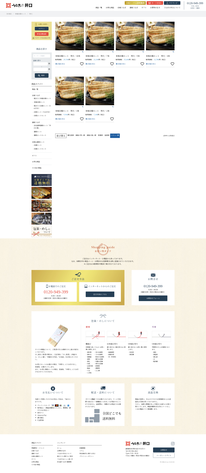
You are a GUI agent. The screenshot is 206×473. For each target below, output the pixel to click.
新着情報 (82, 448)
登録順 (107, 135)
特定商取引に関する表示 (87, 453)
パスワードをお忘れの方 (42, 38)
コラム (82, 451)
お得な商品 (110, 7)
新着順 (100, 135)
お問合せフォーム (153, 298)
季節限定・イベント (37, 448)
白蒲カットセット (40, 149)
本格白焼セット (20, 14)
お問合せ (163, 450)
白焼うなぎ (122, 7)
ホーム (59, 448)
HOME (9, 14)
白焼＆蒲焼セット (38, 142)
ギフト (144, 7)
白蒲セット (38, 145)
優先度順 (70, 135)
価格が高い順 (91, 135)
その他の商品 (36, 168)
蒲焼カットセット (40, 135)
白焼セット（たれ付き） (42, 112)
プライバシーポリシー (87, 456)
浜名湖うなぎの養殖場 (64, 462)
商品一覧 (98, 7)
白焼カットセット (40, 115)
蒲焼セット (38, 131)
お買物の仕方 (155, 7)
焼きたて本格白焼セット (42, 98)
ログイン (42, 28)
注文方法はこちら (100, 294)
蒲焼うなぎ (134, 7)
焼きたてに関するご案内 (65, 456)
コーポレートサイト (163, 455)
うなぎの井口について (172, 7)
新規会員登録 (41, 34)
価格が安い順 (80, 135)
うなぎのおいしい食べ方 (65, 459)
